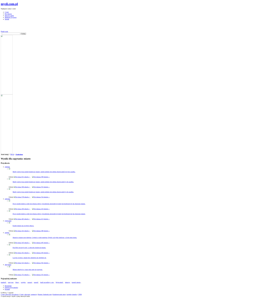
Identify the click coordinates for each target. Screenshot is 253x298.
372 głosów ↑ (25, 275)
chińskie (7, 167)
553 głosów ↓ (45, 187)
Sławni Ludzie (9, 16)
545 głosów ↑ (25, 243)
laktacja (67, 282)
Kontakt (7, 289)
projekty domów (72, 294)
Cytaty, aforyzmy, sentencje (28, 294)
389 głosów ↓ (45, 231)
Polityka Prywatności (11, 287)
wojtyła (23, 282)
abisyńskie (8, 264)
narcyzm (10, 282)
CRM (80, 294)
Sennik (7, 19)
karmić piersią (76, 282)
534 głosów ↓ (45, 197)
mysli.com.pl (9, 4)
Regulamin (8, 286)
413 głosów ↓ (45, 219)
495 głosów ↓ (45, 243)
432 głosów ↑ (25, 231)
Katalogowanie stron (59, 294)
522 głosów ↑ (25, 263)
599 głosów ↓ (45, 177)
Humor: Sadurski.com (45, 294)
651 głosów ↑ (25, 177)
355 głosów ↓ (45, 275)
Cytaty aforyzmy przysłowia (9, 294)
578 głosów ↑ (25, 197)
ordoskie (7, 199)
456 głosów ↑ (25, 209)
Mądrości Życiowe (11, 17)
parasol (29, 282)
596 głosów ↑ (25, 187)
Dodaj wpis (4, 31)
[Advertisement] (37, 26)
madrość (3, 282)
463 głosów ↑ (25, 219)
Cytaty (7, 12)
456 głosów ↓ (45, 253)
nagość (36, 282)
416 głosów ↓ (45, 209)
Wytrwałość (59, 282)
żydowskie (8, 221)
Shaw (17, 282)
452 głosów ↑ (25, 253)
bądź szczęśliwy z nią (47, 282)
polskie (7, 232)
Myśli (12, 154)
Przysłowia (8, 14)
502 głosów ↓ (45, 263)
